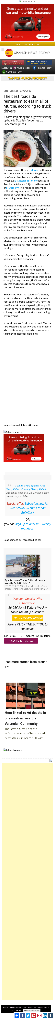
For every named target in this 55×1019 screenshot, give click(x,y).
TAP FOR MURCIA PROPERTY (27, 78)
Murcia (34, 169)
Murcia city (12, 187)
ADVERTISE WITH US (32, 44)
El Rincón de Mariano (26, 180)
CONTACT (19, 44)
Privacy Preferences (31, 1010)
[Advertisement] (27, 881)
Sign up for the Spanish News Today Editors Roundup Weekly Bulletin (26, 487)
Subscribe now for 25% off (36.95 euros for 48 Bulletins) (29, 508)
